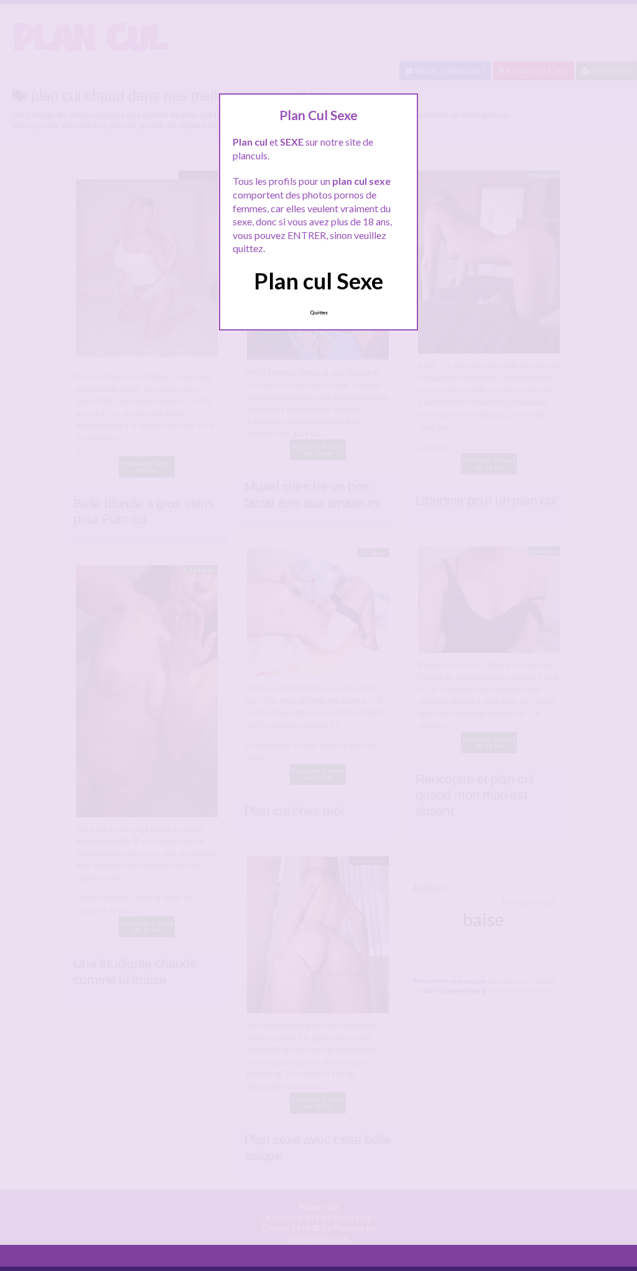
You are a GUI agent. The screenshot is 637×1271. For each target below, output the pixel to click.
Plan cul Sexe (318, 280)
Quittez (319, 312)
